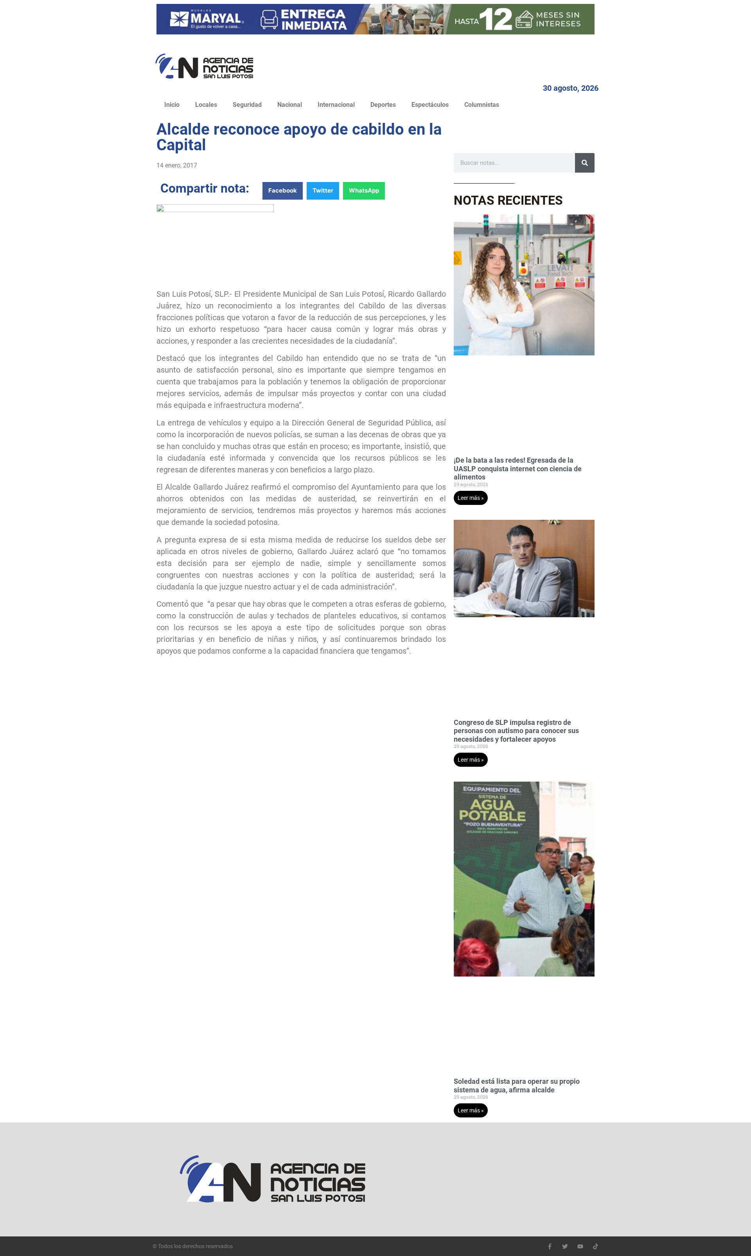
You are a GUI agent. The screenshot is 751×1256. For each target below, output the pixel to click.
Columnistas (481, 104)
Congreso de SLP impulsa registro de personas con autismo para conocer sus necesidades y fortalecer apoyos (516, 730)
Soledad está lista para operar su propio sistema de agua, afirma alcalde (517, 1085)
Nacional (289, 104)
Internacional (336, 104)
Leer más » (471, 498)
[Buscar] (585, 163)
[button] (282, 191)
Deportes (383, 104)
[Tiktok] (595, 1246)
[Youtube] (580, 1246)
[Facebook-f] (550, 1246)
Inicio (172, 104)
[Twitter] (565, 1246)
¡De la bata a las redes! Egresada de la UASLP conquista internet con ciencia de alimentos (518, 468)
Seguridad (247, 104)
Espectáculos (430, 104)
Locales (206, 104)
